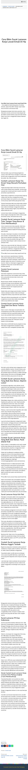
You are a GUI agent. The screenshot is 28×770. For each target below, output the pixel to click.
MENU (24, 1)
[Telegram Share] (10, 746)
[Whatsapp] (12, 746)
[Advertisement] (14, 24)
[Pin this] (7, 746)
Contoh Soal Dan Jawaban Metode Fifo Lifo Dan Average (21, 756)
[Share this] (2, 746)
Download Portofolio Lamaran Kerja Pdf (7, 755)
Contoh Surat (8, 750)
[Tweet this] (5, 746)
